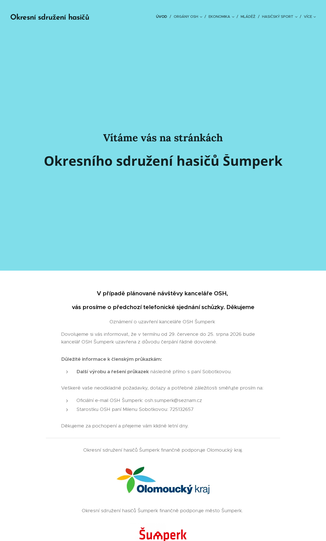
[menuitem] (163, 16)
